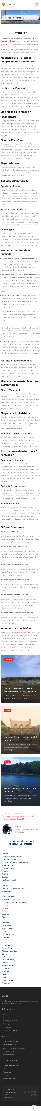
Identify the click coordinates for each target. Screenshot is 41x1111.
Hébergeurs (7, 1017)
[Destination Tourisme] (8, 4)
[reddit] (35, 1095)
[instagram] (25, 1092)
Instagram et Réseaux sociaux (14, 1048)
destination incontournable (23, 633)
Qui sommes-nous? (10, 1031)
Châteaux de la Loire (10, 1065)
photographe (10, 816)
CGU (17, 1098)
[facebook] (35, 1092)
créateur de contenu (22, 816)
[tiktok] (32, 1095)
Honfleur (6, 1075)
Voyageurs (7, 1027)
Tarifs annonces (8, 1055)
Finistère (4, 41)
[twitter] (32, 1092)
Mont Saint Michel (9, 1079)
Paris (5, 1069)
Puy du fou (7, 1072)
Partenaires (7, 1024)
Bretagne (13, 41)
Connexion (32, 4)
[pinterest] (28, 1092)
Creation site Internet (10, 1041)
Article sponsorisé (9, 1045)
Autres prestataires (10, 1021)
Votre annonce (8, 1051)
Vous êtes (6, 1014)
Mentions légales (10, 1092)
